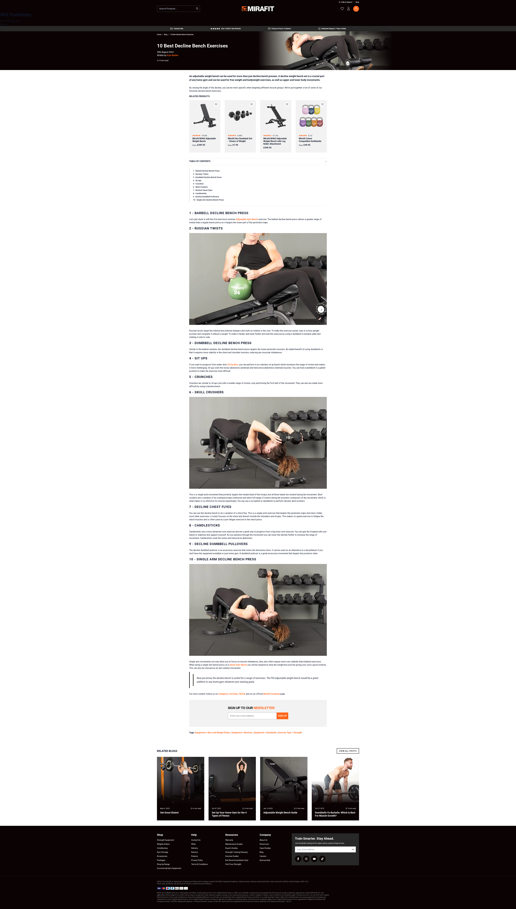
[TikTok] (322, 859)
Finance (194, 856)
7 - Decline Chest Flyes (202, 190)
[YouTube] (314, 859)
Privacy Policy (197, 860)
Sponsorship (265, 860)
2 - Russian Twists (200, 174)
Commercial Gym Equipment (169, 868)
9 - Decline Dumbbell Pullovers (206, 197)
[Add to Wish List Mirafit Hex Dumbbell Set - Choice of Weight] (251, 104)
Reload (3, 24)
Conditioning (162, 848)
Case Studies (265, 848)
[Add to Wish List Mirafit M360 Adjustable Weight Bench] (216, 104)
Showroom (264, 844)
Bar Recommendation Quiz (236, 860)
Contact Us (195, 840)
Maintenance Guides (234, 844)
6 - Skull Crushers (200, 187)
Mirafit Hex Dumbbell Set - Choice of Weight (240, 139)
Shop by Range (163, 864)
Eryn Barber (172, 55)
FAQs (193, 844)
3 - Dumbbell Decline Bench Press (207, 177)
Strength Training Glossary (236, 852)
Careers (263, 856)
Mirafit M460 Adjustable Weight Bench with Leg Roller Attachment (275, 141)
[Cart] (356, 9)
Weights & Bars (163, 844)
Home (159, 34)
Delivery (194, 848)
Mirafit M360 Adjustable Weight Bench (204, 139)
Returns (194, 852)
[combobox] (178, 9)
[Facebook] (298, 859)
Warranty (229, 840)
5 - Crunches (198, 184)
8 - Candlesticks (200, 193)
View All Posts (348, 751)
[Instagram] (306, 859)
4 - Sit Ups (197, 180)
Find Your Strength (233, 864)
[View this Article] (180, 788)
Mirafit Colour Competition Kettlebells (310, 139)
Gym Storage (162, 852)
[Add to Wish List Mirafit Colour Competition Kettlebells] (322, 104)
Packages (161, 860)
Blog (357, 2)
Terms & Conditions (199, 864)
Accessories (162, 856)
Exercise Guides (232, 856)
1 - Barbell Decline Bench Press (206, 171)
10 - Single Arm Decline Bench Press (208, 200)
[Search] (197, 8)
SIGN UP (282, 716)
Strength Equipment (165, 840)
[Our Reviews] (225, 29)
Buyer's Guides (231, 848)
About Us (263, 840)
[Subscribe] (352, 849)
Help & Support (346, 2)
